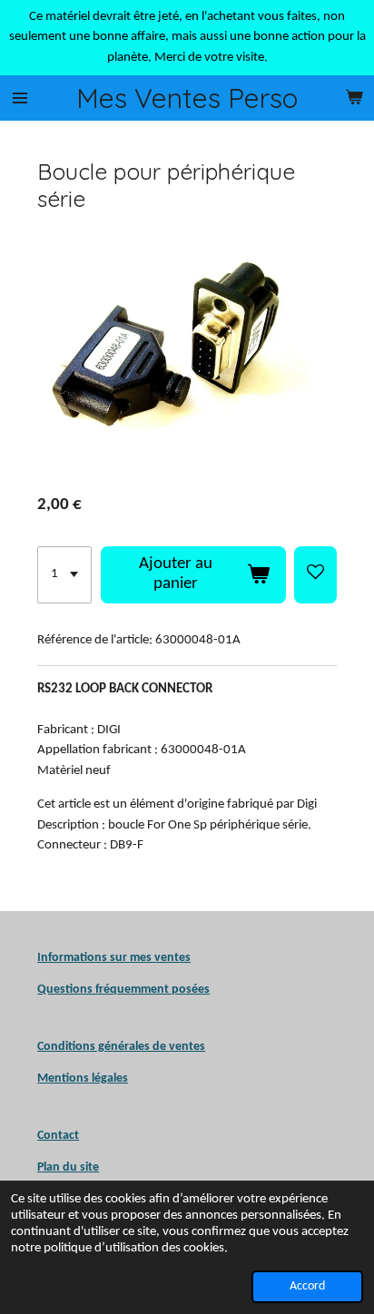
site (88, 1167)
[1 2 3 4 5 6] (64, 575)
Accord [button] (307, 1286)
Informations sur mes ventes (114, 958)
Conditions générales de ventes (121, 1047)
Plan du (57, 1167)
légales (82, 1078)
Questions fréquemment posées (123, 989)
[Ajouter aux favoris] (315, 575)
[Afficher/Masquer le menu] (20, 98)
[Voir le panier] (354, 98)
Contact (58, 1135)
